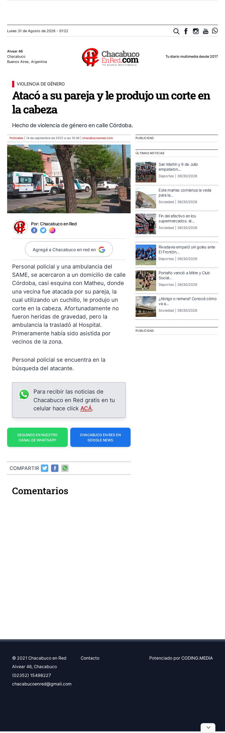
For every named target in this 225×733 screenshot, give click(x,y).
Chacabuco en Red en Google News (100, 437)
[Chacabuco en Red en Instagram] (195, 31)
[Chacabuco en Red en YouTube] (205, 31)
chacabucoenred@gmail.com (42, 684)
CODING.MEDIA (197, 658)
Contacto (90, 658)
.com (97, 138)
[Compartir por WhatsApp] (65, 468)
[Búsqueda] (176, 31)
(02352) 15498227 (31, 675)
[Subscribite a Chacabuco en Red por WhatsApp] (215, 30)
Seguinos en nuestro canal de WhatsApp (37, 437)
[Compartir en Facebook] (54, 468)
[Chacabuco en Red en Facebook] (186, 31)
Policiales (16, 138)
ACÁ (86, 408)
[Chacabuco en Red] (112, 56)
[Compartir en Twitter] (44, 468)
